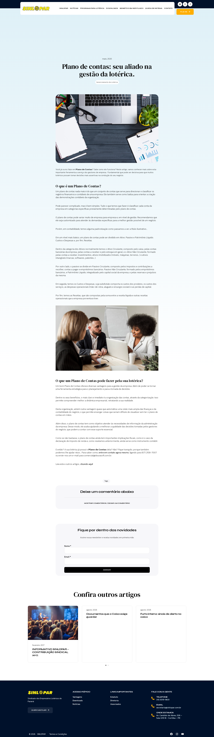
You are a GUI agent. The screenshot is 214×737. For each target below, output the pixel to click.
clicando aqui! (86, 464)
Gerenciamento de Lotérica (107, 82)
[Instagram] (185, 4)
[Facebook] (171, 734)
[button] (107, 502)
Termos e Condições (58, 734)
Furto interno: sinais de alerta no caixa (160, 615)
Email (67, 557)
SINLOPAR (41, 734)
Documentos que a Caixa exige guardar (106, 615)
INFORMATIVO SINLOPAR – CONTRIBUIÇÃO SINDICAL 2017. (50, 652)
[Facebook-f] (190, 4)
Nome (67, 546)
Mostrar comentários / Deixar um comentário (107, 503)
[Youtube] (182, 734)
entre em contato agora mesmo (114, 452)
